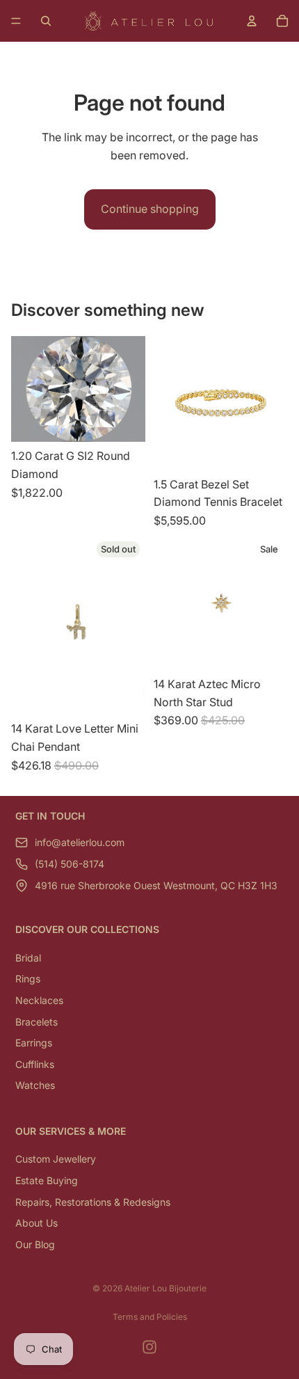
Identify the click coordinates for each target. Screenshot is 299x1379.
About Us (36, 1223)
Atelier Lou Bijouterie (165, 1288)
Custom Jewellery (55, 1159)
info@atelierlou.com (79, 842)
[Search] (46, 21)
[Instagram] (149, 1347)
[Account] (251, 21)
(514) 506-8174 (69, 864)
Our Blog (35, 1244)
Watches (35, 1085)
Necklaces (39, 1000)
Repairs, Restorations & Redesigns (92, 1201)
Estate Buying (46, 1180)
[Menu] (16, 21)
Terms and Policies (150, 1317)
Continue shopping (150, 209)
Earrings (33, 1043)
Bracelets (36, 1021)
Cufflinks (34, 1064)
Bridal (28, 958)
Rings (27, 979)
